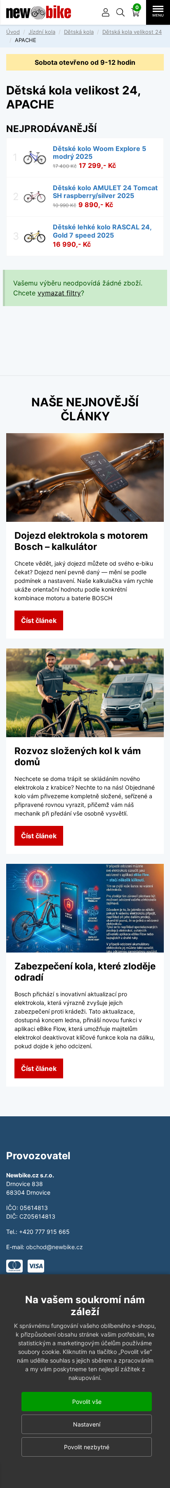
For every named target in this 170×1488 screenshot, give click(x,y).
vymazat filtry (59, 293)
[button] (120, 12)
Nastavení (86, 1424)
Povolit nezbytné (86, 1446)
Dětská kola (79, 31)
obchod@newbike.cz (54, 1246)
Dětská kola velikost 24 (132, 31)
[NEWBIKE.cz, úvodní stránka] (38, 12)
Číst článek (39, 620)
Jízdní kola (41, 31)
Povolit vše (87, 1401)
